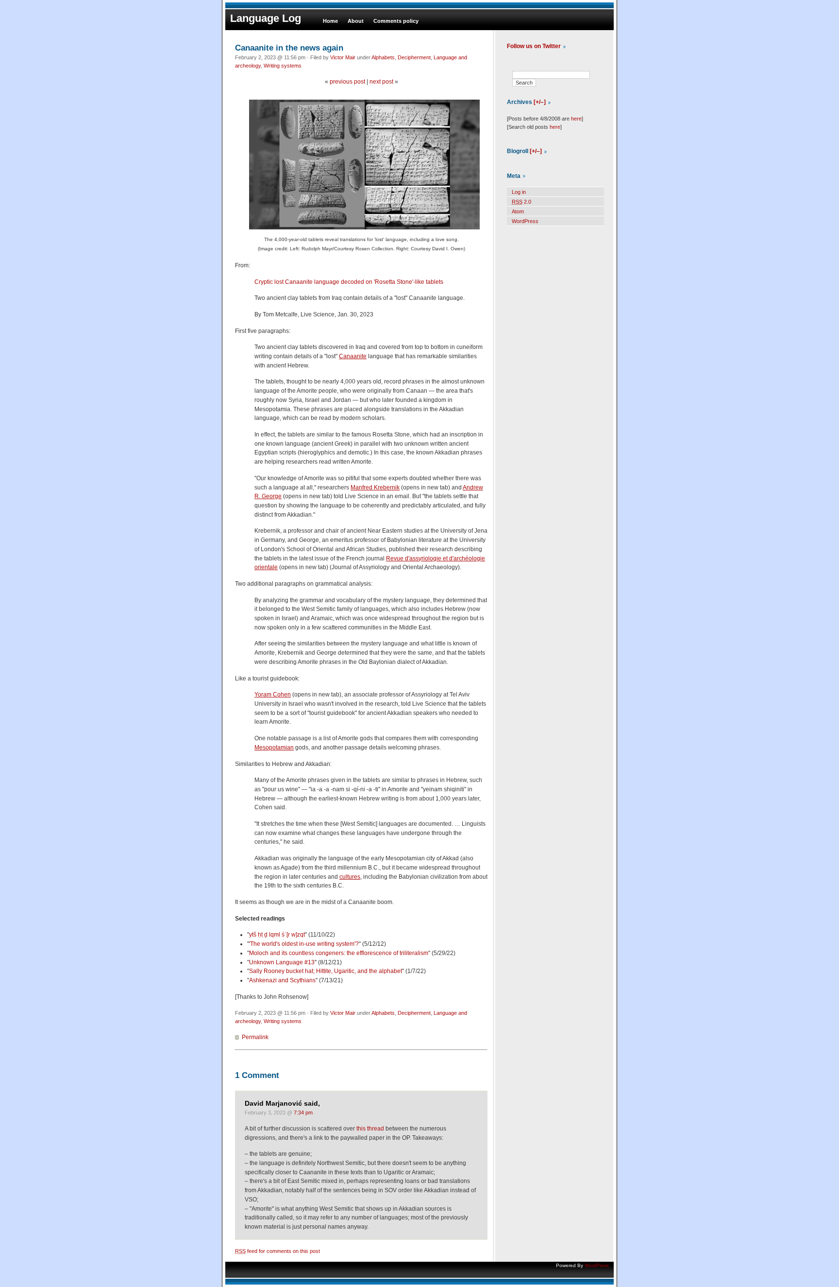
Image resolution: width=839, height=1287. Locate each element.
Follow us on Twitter (534, 46)
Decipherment (414, 57)
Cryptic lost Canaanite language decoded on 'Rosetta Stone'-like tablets (348, 281)
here (576, 119)
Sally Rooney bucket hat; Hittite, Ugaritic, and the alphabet (325, 971)
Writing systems (283, 66)
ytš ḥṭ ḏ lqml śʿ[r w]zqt (277, 934)
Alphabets (383, 57)
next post (381, 81)
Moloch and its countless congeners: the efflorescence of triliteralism (338, 953)
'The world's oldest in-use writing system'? (304, 943)
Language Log (265, 18)
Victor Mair (342, 57)
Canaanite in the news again (289, 47)
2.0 (521, 202)
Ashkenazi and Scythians (282, 980)
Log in (519, 192)
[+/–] (540, 102)
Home (330, 21)
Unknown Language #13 (282, 962)
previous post (347, 81)
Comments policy (396, 21)
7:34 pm (303, 1112)
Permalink (255, 1037)
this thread (370, 1128)
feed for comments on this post (277, 1251)
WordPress (525, 221)
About (356, 21)
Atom (518, 211)
